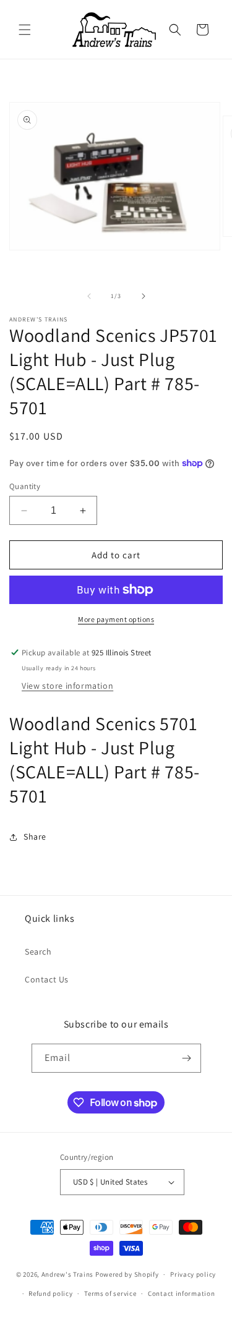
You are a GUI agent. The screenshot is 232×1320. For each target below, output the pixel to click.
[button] (24, 29)
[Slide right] (143, 296)
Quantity (24, 486)
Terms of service (110, 1293)
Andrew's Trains (67, 1274)
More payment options (116, 619)
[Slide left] (89, 296)
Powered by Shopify (127, 1274)
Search (38, 951)
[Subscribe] (186, 1058)
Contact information (181, 1293)
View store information (67, 685)
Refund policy (50, 1293)
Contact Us (47, 979)
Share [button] (35, 836)
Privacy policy (193, 1274)
